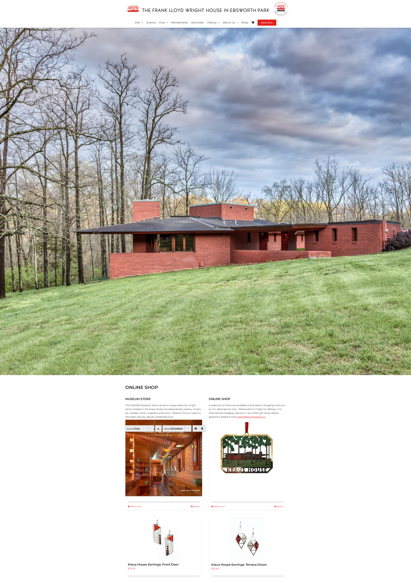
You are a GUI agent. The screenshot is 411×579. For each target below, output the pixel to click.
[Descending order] (158, 428)
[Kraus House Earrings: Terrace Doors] (247, 538)
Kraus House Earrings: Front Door (153, 564)
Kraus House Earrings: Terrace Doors (239, 564)
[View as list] (202, 428)
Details (196, 506)
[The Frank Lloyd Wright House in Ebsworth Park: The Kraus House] (163, 458)
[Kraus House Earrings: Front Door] (163, 538)
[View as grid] (196, 428)
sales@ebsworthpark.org (251, 416)
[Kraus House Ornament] (247, 454)
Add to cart (135, 506)
